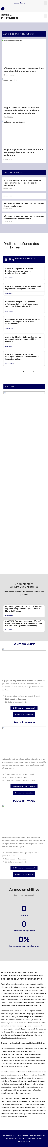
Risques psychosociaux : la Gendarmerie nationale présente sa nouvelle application (23, 152)
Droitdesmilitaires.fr (8, 1048)
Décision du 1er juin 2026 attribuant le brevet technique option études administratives (22, 321)
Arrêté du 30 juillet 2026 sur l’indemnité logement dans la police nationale (23, 287)
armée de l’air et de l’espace (25, 1011)
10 (33, 372)
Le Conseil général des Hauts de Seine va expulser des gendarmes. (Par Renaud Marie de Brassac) (23, 608)
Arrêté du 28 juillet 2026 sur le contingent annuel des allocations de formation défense (22, 356)
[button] (45, 3)
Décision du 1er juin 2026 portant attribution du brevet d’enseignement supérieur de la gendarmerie (22, 304)
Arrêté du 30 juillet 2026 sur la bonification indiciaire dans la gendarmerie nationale (19, 271)
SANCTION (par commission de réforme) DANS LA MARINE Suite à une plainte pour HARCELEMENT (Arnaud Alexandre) (23, 623)
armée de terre (7, 1011)
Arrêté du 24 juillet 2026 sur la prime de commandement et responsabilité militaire (23, 339)
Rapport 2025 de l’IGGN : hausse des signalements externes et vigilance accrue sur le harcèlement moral (21, 110)
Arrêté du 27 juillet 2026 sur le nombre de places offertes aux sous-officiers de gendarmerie (22, 182)
